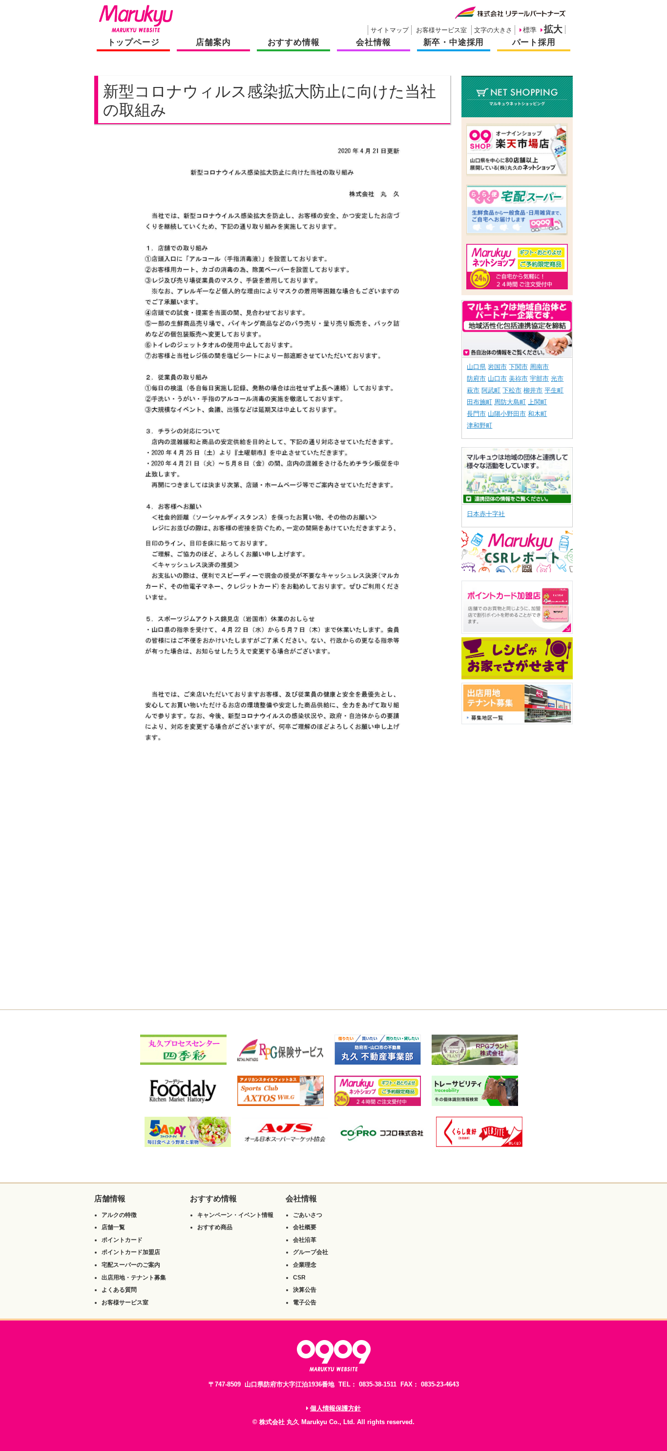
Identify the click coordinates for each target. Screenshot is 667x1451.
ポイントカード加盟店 (131, 1252)
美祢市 (518, 378)
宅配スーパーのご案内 (131, 1264)
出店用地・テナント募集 (134, 1277)
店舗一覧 (113, 1227)
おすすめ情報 (294, 42)
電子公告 (304, 1302)
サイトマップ (390, 30)
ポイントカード (122, 1239)
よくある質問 (119, 1289)
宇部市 (539, 378)
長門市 (476, 413)
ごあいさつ (307, 1215)
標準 (530, 30)
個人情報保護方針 (335, 1408)
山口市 (497, 378)
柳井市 (532, 390)
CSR (299, 1277)
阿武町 (490, 390)
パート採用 (534, 42)
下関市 (518, 366)
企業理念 (304, 1264)
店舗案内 (213, 42)
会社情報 (373, 42)
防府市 (476, 378)
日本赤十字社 (486, 514)
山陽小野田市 (507, 413)
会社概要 (304, 1227)
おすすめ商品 (214, 1227)
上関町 (537, 402)
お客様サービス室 (441, 30)
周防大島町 (510, 402)
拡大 (553, 29)
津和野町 (479, 425)
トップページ (133, 42)
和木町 (537, 413)
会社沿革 (304, 1239)
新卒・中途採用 (453, 42)
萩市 (473, 390)
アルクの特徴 (119, 1215)
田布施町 (479, 402)
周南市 (539, 366)
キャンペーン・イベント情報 (235, 1215)
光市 (557, 378)
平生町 (553, 390)
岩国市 (497, 366)
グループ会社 (310, 1252)
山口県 (476, 366)
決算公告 (304, 1289)
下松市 (511, 390)
